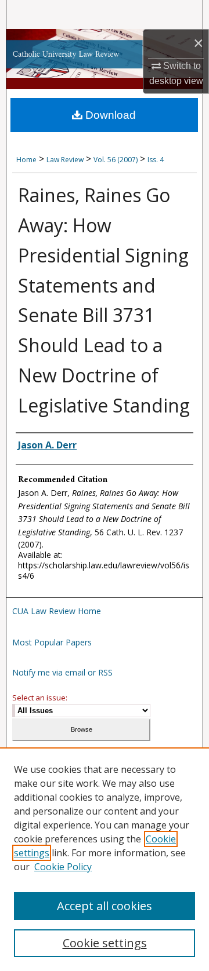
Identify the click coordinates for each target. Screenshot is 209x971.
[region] (104, 859)
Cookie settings (105, 943)
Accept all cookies (104, 906)
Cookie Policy (63, 866)
